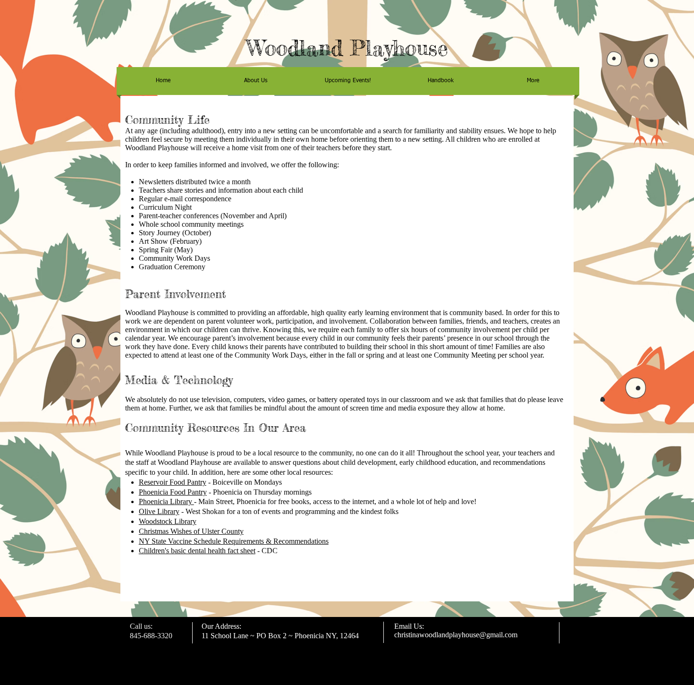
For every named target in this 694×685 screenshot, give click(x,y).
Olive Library (159, 511)
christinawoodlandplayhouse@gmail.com (455, 635)
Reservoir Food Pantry (172, 482)
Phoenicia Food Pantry (173, 492)
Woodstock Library (167, 521)
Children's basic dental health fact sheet (197, 551)
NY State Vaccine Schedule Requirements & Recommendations (234, 541)
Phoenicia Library (166, 501)
